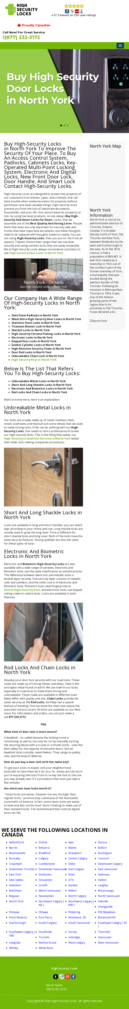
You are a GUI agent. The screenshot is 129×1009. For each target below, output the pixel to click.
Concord (103, 858)
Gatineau (104, 874)
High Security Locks (64, 1001)
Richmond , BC (77, 917)
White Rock (46, 948)
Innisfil (43, 885)
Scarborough (17, 923)
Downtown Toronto (22, 869)
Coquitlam (15, 864)
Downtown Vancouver (53, 869)
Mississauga (106, 890)
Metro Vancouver (50, 890)
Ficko (71, 874)
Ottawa (43, 912)
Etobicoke (45, 874)
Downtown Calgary (110, 864)
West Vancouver (108, 942)
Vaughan (15, 942)
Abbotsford (16, 842)
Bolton (102, 847)
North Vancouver (109, 896)
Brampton (74, 853)
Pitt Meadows (106, 912)
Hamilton (15, 885)
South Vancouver (79, 923)
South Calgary (48, 923)
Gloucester (46, 880)
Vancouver (105, 937)
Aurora (102, 842)
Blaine (72, 847)
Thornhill (104, 932)
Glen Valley (16, 880)
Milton (72, 890)
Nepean (14, 896)
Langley (103, 885)
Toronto (44, 937)
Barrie (13, 847)
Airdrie (43, 842)
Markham (15, 890)
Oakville (103, 901)
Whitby (13, 948)
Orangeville (105, 907)
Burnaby (14, 858)
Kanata (72, 885)
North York (16, 901)
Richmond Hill (106, 917)
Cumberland (46, 864)
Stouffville (45, 932)
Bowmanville (17, 853)
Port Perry (45, 917)
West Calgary (76, 942)
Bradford (44, 853)
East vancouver (107, 869)
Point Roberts (18, 917)
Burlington (105, 853)
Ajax (71, 842)
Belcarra (44, 847)
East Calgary (76, 869)
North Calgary (77, 896)
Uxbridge (74, 937)
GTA (71, 880)
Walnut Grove (47, 942)
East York (15, 874)
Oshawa (14, 912)
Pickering (74, 912)
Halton (102, 880)
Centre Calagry (78, 858)
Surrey (72, 932)
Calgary (43, 858)
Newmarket (46, 896)
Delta (71, 864)
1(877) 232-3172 (21, 37)
